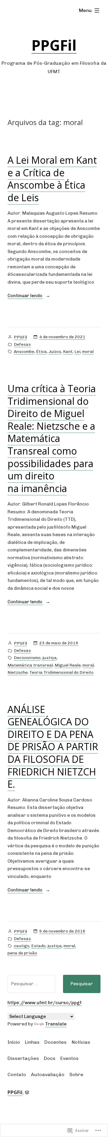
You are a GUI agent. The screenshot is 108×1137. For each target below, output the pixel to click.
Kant (68, 351)
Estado (38, 945)
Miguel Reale (68, 665)
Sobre (76, 1074)
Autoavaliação (47, 1074)
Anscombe (24, 351)
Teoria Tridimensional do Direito (61, 672)
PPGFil (54, 45)
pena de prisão (22, 953)
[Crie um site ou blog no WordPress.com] (27, 1092)
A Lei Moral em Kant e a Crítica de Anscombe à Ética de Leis (52, 179)
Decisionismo (27, 657)
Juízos (55, 351)
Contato (17, 1074)
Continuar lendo (25, 296)
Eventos (69, 1058)
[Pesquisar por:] (32, 984)
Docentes (55, 1042)
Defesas (22, 344)
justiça (49, 657)
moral (88, 351)
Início (14, 1042)
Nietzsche (18, 672)
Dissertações (23, 1058)
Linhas (32, 1042)
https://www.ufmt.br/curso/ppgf (45, 1002)
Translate (56, 1024)
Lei (77, 351)
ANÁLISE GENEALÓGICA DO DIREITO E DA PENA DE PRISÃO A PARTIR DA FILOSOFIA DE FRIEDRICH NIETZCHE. (53, 747)
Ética (41, 351)
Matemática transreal (30, 665)
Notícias (81, 1042)
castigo (21, 945)
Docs (50, 1058)
